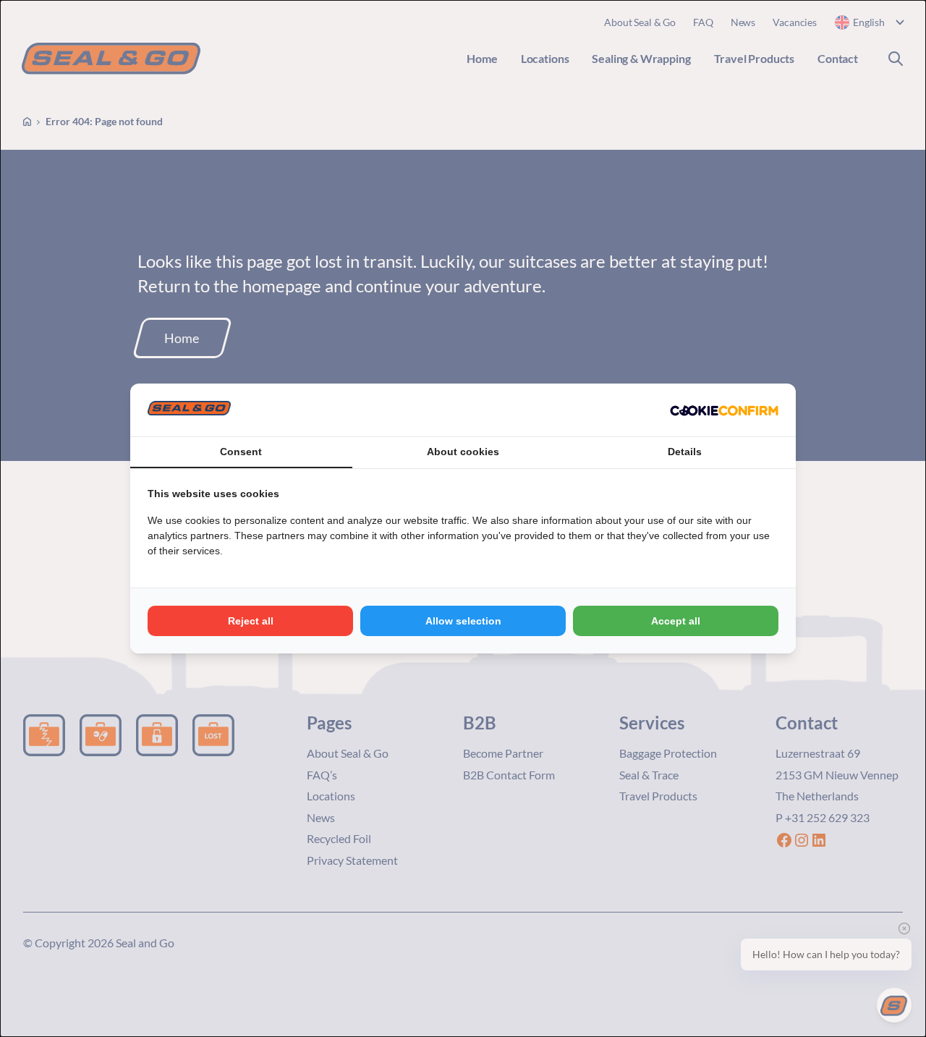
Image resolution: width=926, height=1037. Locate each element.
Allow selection (463, 621)
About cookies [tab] (463, 451)
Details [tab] (685, 451)
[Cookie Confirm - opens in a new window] (724, 410)
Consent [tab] (241, 451)
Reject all (250, 621)
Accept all (675, 621)
